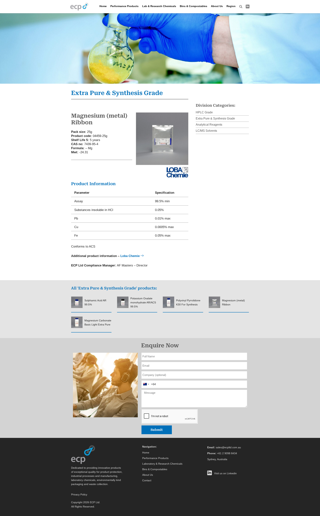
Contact (146, 480)
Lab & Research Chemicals (159, 6)
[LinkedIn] (247, 6)
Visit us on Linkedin (225, 473)
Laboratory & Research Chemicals (162, 463)
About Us (217, 6)
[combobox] (146, 384)
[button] (240, 7)
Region (231, 6)
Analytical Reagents (209, 124)
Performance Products (124, 6)
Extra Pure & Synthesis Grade (215, 118)
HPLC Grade (204, 112)
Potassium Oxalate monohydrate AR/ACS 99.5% (143, 302)
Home (103, 6)
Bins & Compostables (193, 6)
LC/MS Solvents (206, 130)
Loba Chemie (130, 256)
